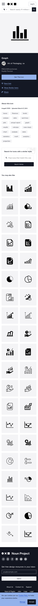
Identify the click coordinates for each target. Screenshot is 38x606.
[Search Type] (5, 9)
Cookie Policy (23, 595)
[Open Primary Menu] (3, 4)
